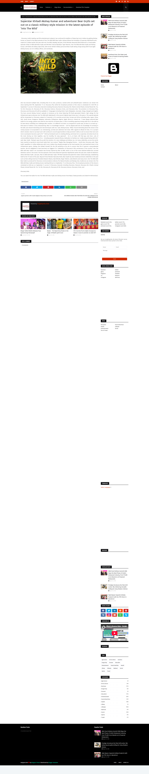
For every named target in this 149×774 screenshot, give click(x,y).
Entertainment (29, 16)
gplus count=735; (105, 224)
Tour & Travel (104, 330)
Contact (32, 1)
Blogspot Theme (35, 762)
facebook (103, 269)
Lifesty (103, 668)
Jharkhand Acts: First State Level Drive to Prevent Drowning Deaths (118, 55)
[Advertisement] (59, 299)
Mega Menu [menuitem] (57, 7)
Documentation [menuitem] (67, 7)
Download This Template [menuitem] (82, 7)
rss (101, 275)
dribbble (117, 273)
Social (116, 328)
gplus (102, 271)
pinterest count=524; (106, 226)
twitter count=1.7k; (120, 222)
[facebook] (116, 1)
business (120, 659)
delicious (117, 277)
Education (103, 324)
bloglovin (103, 273)
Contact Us (125, 762)
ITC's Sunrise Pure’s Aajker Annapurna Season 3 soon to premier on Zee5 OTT (84, 232)
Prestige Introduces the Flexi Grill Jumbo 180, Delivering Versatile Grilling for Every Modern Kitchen (118, 36)
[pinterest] (125, 1)
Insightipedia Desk (27, 32)
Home (22, 1)
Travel (108, 671)
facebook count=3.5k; (106, 222)
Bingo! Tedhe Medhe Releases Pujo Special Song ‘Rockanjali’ (31, 232)
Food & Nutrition (119, 324)
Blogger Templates (53, 762)
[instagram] (122, 1)
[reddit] (120, 610)
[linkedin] (114, 610)
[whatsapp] (120, 615)
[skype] (127, 1)
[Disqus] (59, 358)
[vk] (103, 615)
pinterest (117, 271)
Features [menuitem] (48, 7)
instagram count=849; (120, 226)
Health (102, 326)
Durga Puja (104, 662)
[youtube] (114, 615)
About (26, 1)
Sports (103, 671)
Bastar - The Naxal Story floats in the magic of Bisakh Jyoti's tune (57, 232)
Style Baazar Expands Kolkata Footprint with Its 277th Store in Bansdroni (117, 46)
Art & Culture (112, 659)
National (116, 668)
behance (117, 275)
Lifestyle (117, 326)
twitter (116, 269)
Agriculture (104, 659)
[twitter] (119, 1)
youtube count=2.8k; (120, 224)
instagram (103, 277)
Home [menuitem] (41, 7)
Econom (111, 662)
